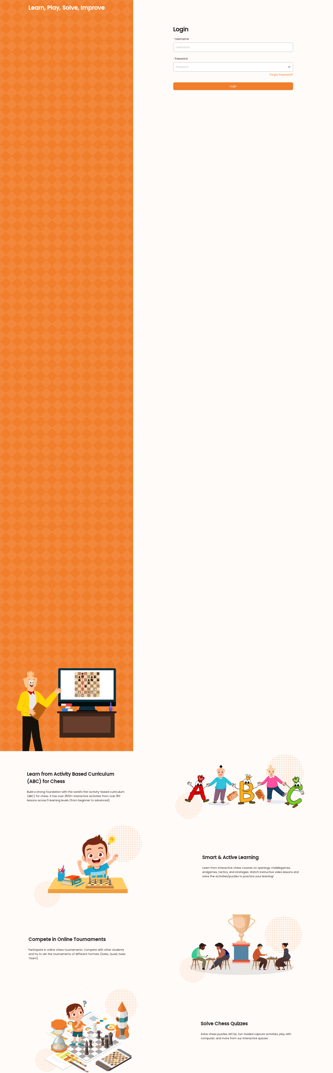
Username (182, 39)
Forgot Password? (281, 75)
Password (181, 59)
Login (233, 86)
